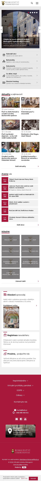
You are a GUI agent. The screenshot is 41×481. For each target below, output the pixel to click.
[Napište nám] (16, 419)
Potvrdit (33, 478)
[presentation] (1, 29)
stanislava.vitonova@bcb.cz (29, 459)
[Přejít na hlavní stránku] (10, 3)
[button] (28, 13)
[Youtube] (25, 419)
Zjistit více (24, 478)
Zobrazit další (21, 281)
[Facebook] (21, 419)
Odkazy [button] (19, 395)
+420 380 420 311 (22, 413)
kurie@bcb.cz (22, 410)
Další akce (20, 225)
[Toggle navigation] (32, 3)
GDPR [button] (19, 390)
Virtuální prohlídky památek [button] (19, 385)
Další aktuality (20, 166)
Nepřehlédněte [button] (19, 380)
